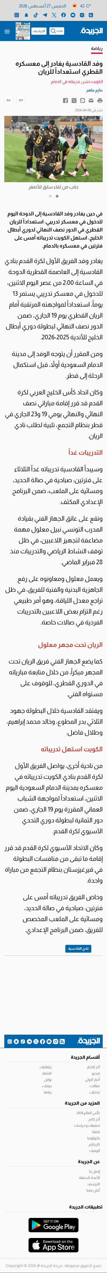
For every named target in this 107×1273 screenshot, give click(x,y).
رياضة (48, 1092)
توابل (48, 1080)
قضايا (96, 1132)
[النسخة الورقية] (23, 31)
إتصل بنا (94, 1171)
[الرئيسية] (91, 30)
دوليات (47, 1086)
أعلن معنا (93, 1190)
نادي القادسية (78, 949)
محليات (95, 1092)
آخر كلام (94, 1119)
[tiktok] (35, 14)
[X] (54, 14)
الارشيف (39, 31)
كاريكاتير (94, 1144)
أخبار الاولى (92, 1080)
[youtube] (72, 14)
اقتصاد (47, 1073)
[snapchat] (26, 14)
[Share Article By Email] (91, 100)
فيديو (96, 1073)
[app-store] (53, 1242)
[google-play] (53, 1222)
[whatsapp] (16, 14)
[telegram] (45, 14)
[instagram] (82, 14)
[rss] (91, 14)
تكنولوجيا (93, 1138)
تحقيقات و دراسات (87, 1126)
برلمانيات (46, 1067)
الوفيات (94, 1151)
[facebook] (63, 14)
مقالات (95, 1086)
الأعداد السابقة (89, 1178)
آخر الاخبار (93, 1067)
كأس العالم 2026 (88, 1113)
